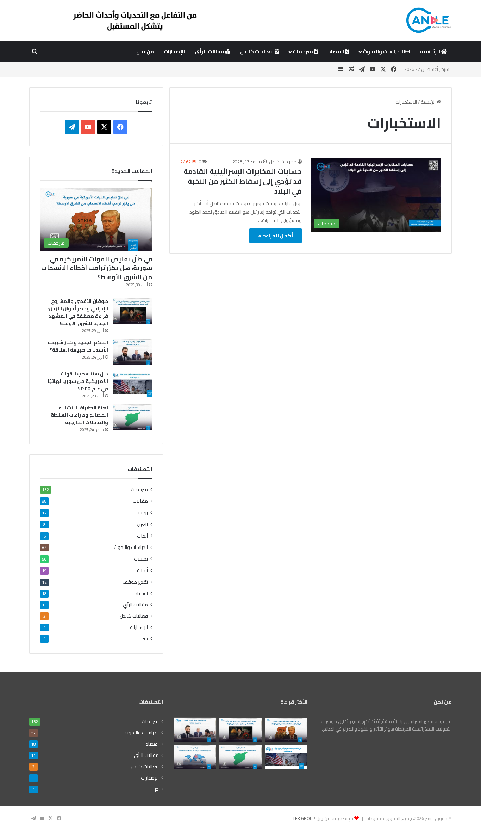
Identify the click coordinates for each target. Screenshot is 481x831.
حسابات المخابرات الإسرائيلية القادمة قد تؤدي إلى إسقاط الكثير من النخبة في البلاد (242, 181)
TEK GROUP (304, 818)
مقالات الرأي (210, 51)
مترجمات (303, 51)
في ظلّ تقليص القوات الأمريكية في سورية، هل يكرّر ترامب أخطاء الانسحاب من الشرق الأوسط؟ (96, 267)
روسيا (142, 512)
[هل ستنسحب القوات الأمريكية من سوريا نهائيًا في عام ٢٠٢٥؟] (132, 383)
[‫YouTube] (88, 127)
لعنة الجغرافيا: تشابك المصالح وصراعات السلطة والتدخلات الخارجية (79, 415)
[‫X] (104, 127)
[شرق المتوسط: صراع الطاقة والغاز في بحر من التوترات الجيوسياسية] (195, 757)
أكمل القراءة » (275, 235)
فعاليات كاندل (257, 51)
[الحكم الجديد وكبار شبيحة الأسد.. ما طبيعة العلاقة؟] (132, 352)
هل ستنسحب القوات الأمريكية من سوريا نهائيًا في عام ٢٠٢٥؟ (78, 381)
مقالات (140, 501)
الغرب (142, 524)
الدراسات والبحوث (383, 51)
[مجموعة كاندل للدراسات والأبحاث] (428, 20)
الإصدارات (174, 51)
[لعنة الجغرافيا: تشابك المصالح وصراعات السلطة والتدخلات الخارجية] (132, 417)
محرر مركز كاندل (282, 162)
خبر (145, 638)
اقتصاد (336, 51)
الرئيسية (430, 51)
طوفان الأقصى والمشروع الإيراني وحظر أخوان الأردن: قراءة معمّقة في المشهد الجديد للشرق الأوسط (78, 312)
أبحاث (142, 535)
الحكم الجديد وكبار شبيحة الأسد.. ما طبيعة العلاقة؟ (78, 346)
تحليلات (141, 558)
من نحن (145, 51)
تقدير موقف (135, 582)
